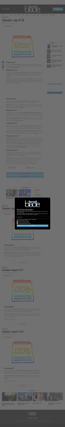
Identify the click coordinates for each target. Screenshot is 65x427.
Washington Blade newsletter (23, 220)
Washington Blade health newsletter (24, 223)
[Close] (49, 199)
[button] (32, 221)
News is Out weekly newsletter (23, 222)
